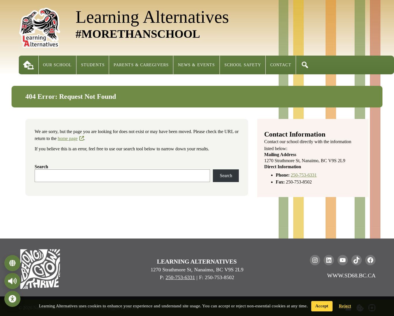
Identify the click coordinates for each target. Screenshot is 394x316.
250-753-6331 (304, 175)
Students (93, 65)
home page (68, 138)
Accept (321, 306)
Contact (280, 65)
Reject (345, 306)
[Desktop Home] (28, 65)
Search (41, 166)
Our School (57, 65)
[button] (305, 65)
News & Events (196, 65)
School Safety (242, 65)
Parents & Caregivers (141, 65)
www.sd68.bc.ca (351, 275)
